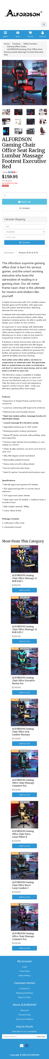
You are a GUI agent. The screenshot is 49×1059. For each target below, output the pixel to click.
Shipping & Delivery (24, 993)
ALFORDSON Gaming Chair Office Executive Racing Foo (23, 680)
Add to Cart (24, 590)
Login (24, 966)
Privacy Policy (25, 1014)
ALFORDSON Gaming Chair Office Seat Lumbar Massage (23, 732)
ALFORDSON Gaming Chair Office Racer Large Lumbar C (23, 885)
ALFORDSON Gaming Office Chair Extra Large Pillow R (23, 834)
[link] (26, 1045)
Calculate (25, 242)
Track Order (24, 971)
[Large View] (6, 112)
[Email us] (21, 1045)
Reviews (23, 252)
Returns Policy (24, 997)
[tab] (9, 252)
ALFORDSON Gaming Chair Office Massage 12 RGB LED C (24, 578)
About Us (24, 1010)
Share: (5, 172)
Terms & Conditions (24, 1019)
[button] (24, 208)
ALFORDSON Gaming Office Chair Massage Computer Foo (23, 783)
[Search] (44, 24)
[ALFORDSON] (24, 9)
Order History (24, 975)
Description (9, 252)
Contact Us (24, 988)
